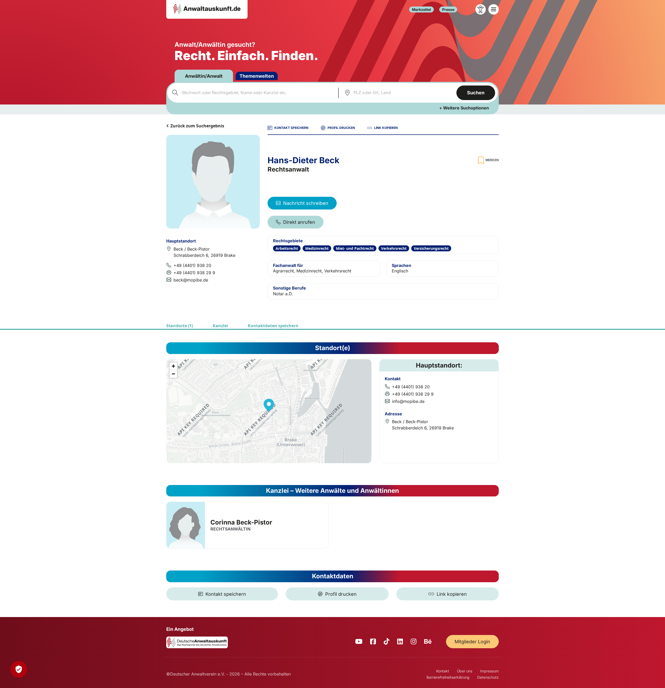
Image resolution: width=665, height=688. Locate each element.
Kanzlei (220, 326)
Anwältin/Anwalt (204, 76)
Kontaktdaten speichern (273, 326)
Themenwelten (257, 76)
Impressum (489, 671)
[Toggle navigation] (493, 9)
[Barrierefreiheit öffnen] (480, 9)
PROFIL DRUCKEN (341, 128)
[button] (269, 405)
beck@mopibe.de (191, 280)
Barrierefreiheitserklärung (448, 677)
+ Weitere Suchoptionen (464, 107)
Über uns (464, 671)
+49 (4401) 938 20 (192, 265)
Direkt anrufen (299, 222)
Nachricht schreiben (305, 203)
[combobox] (252, 93)
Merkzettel (421, 9)
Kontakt (442, 671)
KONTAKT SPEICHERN (291, 128)
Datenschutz (488, 677)
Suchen (475, 92)
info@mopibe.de (408, 401)
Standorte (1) (179, 326)
